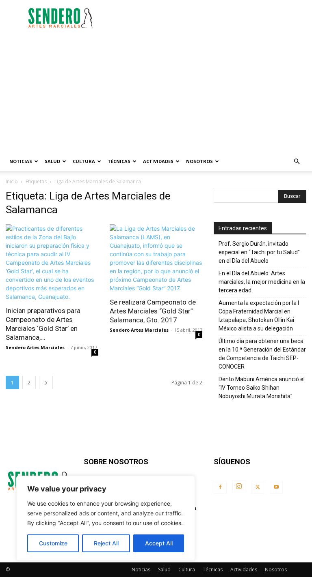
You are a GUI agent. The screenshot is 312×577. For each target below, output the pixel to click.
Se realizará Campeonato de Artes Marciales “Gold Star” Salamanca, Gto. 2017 (153, 311)
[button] (296, 161)
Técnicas (119, 161)
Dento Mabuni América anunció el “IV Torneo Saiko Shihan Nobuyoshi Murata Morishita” (262, 387)
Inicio (12, 181)
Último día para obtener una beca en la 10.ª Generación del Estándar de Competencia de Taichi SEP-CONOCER (262, 354)
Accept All (159, 543)
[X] (257, 487)
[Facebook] (220, 487)
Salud (52, 161)
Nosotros (199, 161)
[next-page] (46, 382)
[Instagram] (238, 486)
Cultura (84, 161)
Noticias (20, 161)
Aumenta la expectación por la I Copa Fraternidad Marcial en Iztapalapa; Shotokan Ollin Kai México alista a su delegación (259, 316)
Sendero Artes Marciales (35, 347)
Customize (53, 543)
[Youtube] (276, 487)
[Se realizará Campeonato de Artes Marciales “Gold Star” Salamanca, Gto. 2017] (156, 258)
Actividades (158, 161)
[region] (105, 518)
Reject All (106, 543)
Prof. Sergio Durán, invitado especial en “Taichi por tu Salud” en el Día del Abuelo (259, 252)
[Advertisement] (211, 18)
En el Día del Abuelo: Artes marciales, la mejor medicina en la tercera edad (262, 282)
